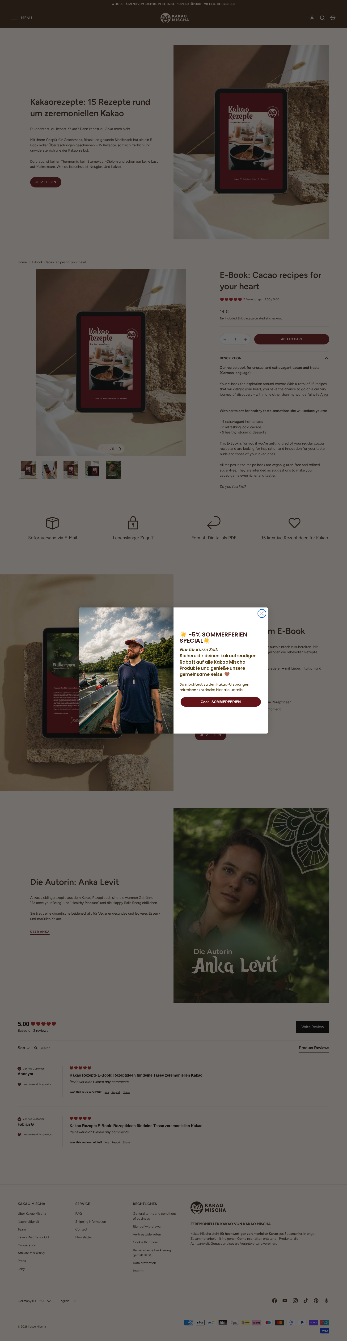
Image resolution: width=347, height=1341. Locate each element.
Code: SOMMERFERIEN (221, 702)
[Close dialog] (262, 613)
